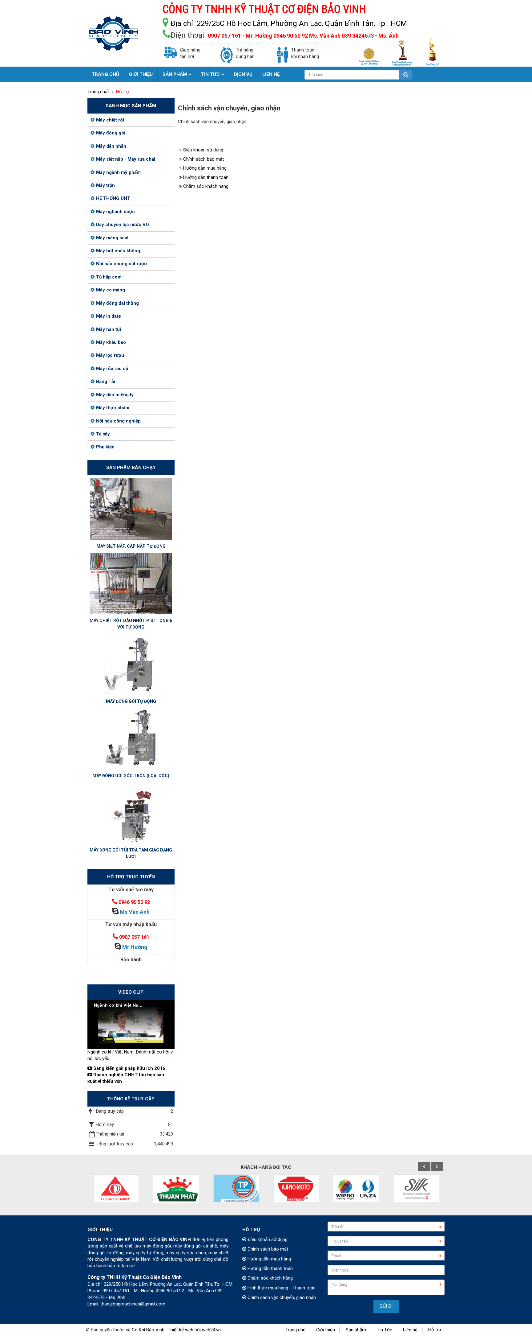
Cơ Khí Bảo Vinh (148, 1330)
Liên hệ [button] (271, 74)
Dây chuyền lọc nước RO (122, 224)
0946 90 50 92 (134, 902)
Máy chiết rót (110, 120)
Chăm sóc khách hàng (205, 186)
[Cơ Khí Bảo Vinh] (113, 33)
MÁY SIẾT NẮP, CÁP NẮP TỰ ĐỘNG (131, 546)
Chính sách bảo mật (203, 159)
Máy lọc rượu (110, 355)
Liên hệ (410, 1330)
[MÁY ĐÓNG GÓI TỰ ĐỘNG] (131, 664)
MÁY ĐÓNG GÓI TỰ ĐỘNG (131, 701)
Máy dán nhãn (111, 146)
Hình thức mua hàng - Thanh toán (281, 1288)
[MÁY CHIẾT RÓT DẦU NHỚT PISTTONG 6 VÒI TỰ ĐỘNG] (131, 583)
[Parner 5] (356, 1188)
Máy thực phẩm (112, 407)
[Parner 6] (416, 1188)
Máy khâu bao (111, 342)
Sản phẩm (356, 1330)
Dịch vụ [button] (243, 74)
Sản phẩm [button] (175, 74)
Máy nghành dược (115, 211)
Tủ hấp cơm (109, 277)
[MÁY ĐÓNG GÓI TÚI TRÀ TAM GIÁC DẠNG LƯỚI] (131, 812)
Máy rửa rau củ (112, 368)
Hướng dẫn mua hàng (205, 168)
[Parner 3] (236, 1188)
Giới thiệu (325, 1330)
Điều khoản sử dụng (203, 150)
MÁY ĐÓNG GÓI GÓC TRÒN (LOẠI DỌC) (130, 775)
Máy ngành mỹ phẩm (118, 172)
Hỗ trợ (434, 1330)
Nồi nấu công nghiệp (118, 421)
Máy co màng (110, 290)
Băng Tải (105, 381)
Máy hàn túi (108, 329)
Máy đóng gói (110, 133)
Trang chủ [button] (105, 74)
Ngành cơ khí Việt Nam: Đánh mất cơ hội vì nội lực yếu (130, 1055)
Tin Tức (384, 1330)
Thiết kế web (180, 1330)
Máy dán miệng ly (115, 395)
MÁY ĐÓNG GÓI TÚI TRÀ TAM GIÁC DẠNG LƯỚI (131, 853)
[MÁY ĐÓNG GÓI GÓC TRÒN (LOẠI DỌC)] (131, 738)
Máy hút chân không (118, 251)
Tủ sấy (103, 434)
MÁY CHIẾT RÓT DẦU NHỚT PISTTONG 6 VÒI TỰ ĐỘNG (131, 623)
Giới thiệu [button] (141, 74)
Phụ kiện (105, 447)
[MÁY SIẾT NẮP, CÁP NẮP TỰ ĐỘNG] (131, 509)
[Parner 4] (296, 1188)
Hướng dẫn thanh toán (205, 177)
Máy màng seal (112, 238)
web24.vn (211, 1330)
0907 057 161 (134, 937)
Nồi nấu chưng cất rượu (121, 263)
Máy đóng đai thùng (117, 303)
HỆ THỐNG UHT (113, 198)
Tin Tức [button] (211, 74)
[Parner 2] (176, 1188)
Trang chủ (295, 1330)
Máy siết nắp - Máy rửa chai (125, 159)
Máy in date (108, 316)
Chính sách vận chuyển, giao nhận (281, 1297)
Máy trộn (105, 185)
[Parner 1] (116, 1188)
